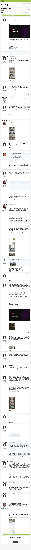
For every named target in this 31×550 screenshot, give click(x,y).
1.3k (4, 447)
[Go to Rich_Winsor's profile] (4, 260)
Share (23, 12)
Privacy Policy (17, 549)
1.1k (4, 263)
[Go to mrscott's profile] (2, 13)
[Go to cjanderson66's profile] (4, 154)
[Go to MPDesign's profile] (4, 505)
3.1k (4, 61)
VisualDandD (4, 120)
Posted (12, 17)
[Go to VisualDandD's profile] (4, 123)
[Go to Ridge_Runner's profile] (4, 445)
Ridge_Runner (4, 442)
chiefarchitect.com (20, 3)
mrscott (5, 12)
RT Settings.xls (11, 46)
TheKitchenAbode (5, 56)
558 (4, 185)
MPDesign (4, 502)
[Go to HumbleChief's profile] (4, 100)
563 (4, 23)
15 (5, 507)
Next (9, 15)
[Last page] (10, 15)
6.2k (4, 102)
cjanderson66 (4, 151)
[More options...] (29, 17)
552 (4, 507)
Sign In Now (15, 541)
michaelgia (5, 85)
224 (4, 90)
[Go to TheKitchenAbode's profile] (4, 59)
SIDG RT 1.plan (11, 330)
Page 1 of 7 (13, 15)
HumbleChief (4, 97)
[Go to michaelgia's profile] (4, 87)
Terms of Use (13, 549)
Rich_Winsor (4, 258)
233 (4, 157)
